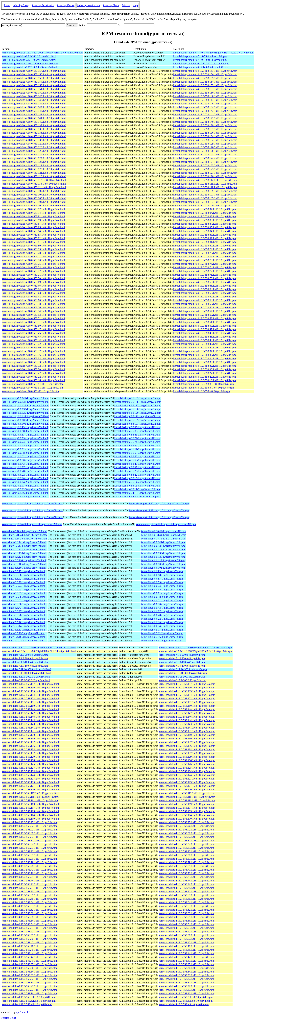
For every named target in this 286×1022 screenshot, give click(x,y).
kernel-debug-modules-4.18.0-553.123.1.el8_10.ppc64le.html (34, 169)
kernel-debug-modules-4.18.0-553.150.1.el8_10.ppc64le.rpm (205, 92)
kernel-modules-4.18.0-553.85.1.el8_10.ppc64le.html (29, 840)
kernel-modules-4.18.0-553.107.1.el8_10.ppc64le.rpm (187, 807)
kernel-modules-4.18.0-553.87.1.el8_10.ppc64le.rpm (186, 836)
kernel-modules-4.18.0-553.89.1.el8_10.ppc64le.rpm (186, 833)
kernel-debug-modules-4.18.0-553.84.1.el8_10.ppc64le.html (33, 231)
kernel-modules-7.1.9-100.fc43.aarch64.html (25, 662)
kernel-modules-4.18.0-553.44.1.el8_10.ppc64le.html (29, 953)
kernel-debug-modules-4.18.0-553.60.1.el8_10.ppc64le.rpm (204, 300)
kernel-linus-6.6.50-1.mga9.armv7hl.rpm (162, 604)
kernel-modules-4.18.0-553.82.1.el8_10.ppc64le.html (29, 851)
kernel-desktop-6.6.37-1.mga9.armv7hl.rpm (137, 467)
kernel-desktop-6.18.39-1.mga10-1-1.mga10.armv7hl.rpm (159, 510)
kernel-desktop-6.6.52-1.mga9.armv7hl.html (25, 456)
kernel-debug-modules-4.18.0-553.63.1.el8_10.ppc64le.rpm (204, 293)
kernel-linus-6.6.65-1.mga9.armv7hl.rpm (162, 589)
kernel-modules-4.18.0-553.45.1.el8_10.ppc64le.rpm (186, 949)
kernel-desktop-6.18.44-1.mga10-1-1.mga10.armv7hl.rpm (159, 517)
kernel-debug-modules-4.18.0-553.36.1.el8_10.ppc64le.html (33, 354)
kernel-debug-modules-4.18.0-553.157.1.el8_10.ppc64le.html (34, 70)
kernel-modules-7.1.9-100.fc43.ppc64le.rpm (182, 665)
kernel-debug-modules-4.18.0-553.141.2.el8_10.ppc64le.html (34, 114)
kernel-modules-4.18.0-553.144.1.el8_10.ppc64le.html (30, 720)
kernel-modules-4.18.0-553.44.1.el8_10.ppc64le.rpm (186, 953)
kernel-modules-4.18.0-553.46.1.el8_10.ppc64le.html (29, 946)
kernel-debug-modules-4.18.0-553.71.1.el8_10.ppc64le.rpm (204, 274)
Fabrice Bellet (8, 1017)
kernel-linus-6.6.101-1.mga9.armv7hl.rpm (163, 567)
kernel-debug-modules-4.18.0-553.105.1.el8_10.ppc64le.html (34, 198)
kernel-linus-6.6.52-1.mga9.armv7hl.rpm (162, 600)
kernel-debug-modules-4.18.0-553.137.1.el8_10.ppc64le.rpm (205, 129)
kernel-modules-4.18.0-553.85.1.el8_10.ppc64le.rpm (186, 840)
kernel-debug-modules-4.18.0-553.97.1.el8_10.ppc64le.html (33, 209)
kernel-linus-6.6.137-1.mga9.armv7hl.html (24, 549)
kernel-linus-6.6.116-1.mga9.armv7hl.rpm (163, 560)
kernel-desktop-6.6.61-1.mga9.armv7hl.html (25, 449)
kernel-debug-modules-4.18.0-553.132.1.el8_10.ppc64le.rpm (205, 140)
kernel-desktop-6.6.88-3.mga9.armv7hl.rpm (137, 431)
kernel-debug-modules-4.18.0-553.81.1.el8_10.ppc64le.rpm (204, 242)
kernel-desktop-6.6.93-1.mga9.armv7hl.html (25, 427)
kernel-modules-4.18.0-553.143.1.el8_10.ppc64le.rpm (187, 724)
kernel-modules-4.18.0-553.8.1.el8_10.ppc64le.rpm (186, 997)
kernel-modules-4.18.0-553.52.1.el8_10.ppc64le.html (29, 931)
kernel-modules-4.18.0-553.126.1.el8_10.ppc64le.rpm (187, 764)
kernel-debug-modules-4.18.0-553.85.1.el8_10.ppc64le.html (33, 227)
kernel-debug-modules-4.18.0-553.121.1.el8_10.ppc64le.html (34, 172)
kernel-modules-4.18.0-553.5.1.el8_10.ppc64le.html (29, 1000)
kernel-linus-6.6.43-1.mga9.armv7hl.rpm (162, 607)
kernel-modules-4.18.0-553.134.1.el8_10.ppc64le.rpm (187, 749)
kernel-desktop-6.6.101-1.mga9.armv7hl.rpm (137, 423)
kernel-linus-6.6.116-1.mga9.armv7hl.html (24, 560)
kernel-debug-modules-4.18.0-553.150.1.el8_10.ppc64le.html (34, 92)
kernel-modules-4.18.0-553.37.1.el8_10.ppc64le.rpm (186, 964)
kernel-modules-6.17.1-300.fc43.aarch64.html (26, 676)
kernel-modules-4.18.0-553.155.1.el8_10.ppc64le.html (30, 691)
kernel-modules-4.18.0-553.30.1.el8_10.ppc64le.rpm (186, 982)
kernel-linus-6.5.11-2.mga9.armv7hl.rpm (162, 633)
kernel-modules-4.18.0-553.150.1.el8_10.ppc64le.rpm (187, 705)
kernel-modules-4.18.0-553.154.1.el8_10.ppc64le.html (30, 694)
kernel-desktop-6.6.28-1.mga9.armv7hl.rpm (137, 471)
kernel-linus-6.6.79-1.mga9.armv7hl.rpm (162, 582)
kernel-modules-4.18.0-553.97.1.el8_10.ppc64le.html (29, 822)
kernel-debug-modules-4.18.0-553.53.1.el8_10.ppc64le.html (33, 314)
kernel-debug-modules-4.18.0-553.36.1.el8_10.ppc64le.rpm (204, 354)
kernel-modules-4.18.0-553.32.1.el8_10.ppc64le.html (29, 978)
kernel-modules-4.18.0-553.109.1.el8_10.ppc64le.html (30, 804)
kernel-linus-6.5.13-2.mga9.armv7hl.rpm (162, 629)
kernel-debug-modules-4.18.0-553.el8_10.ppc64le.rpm (201, 391)
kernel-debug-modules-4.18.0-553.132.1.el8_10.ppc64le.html (34, 140)
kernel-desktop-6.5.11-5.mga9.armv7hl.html (25, 489)
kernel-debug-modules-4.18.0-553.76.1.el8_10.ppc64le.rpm (204, 260)
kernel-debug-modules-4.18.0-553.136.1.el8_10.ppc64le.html (34, 132)
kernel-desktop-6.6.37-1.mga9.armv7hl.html (25, 467)
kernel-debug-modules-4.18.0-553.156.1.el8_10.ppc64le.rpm (205, 74)
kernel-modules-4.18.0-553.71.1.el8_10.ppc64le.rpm (186, 887)
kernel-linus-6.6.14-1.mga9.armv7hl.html (23, 626)
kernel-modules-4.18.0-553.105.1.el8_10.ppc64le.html (30, 811)
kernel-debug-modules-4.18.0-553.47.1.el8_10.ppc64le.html (33, 329)
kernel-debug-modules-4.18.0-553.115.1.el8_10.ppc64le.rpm (205, 183)
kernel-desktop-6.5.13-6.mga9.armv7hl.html (25, 485)
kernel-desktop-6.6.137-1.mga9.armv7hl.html (25, 405)
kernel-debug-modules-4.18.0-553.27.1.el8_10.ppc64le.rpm (204, 373)
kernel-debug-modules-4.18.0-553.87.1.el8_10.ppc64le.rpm (204, 223)
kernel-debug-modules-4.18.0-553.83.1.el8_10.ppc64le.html (33, 234)
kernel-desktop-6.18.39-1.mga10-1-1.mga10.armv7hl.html (32, 510)
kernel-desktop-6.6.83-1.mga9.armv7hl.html (25, 434)
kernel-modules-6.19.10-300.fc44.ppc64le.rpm (183, 673)
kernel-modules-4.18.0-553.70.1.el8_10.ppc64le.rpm (186, 891)
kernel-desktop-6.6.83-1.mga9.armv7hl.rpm (137, 434)
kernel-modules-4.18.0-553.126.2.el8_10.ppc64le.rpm (187, 760)
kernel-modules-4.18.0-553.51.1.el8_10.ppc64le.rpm (186, 935)
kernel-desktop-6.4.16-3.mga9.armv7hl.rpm (137, 492)
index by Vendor (65, 5)
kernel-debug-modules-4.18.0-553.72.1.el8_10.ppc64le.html (33, 271)
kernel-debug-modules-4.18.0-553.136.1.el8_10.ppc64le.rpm (205, 132)
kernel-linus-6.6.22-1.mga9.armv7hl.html (23, 618)
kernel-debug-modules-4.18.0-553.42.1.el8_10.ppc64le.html (33, 343)
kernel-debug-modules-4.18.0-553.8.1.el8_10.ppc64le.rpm (203, 384)
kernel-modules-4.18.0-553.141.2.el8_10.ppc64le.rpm (187, 727)
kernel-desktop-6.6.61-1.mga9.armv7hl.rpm (137, 449)
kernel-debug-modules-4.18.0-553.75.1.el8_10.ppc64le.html (33, 263)
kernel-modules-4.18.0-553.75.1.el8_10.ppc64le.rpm (186, 877)
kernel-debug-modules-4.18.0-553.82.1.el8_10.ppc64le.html (33, 238)
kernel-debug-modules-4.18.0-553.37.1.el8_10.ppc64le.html (33, 351)
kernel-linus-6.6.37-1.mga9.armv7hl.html (23, 611)
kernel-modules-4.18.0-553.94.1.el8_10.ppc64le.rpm (186, 826)
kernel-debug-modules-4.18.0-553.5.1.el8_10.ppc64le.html (32, 387)
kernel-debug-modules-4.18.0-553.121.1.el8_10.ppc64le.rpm (205, 172)
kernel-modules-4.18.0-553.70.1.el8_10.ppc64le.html (29, 891)
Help (135, 5)
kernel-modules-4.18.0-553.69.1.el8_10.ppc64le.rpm (186, 895)
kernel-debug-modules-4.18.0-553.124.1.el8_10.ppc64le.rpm (205, 161)
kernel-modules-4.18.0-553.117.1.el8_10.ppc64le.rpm (187, 793)
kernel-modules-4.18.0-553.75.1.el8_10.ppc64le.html (29, 877)
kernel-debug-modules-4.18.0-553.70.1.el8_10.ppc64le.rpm (204, 278)
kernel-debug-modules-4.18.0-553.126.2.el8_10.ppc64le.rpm (205, 147)
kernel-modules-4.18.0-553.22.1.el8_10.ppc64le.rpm (186, 989)
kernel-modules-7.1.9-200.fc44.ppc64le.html (25, 658)
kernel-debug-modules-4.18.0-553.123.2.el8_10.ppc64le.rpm (205, 165)
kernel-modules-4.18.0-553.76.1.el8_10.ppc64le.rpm (186, 873)
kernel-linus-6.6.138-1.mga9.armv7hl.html (24, 545)
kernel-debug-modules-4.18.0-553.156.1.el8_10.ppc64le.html (34, 74)
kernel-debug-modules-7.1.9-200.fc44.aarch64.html (29, 56)
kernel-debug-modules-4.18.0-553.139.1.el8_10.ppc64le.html (34, 125)
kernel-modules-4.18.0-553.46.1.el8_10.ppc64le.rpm (186, 946)
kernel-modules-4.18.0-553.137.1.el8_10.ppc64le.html (30, 742)
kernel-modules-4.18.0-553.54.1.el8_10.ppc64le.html (29, 924)
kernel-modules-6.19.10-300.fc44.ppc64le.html (26, 673)
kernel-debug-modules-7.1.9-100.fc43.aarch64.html (29, 59)
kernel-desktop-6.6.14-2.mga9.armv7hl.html (25, 482)
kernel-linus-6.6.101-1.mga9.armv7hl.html (24, 567)
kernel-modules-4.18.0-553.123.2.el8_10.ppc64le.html (30, 778)
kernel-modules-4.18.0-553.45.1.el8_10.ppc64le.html (29, 949)
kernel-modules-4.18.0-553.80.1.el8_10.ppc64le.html (29, 858)
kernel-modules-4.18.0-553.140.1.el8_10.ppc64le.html (30, 734)
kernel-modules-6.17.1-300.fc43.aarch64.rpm (182, 676)
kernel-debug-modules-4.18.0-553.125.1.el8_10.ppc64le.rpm (205, 154)
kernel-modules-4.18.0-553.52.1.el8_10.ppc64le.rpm (186, 931)
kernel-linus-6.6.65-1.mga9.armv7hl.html (23, 589)
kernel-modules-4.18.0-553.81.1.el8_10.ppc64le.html (29, 855)
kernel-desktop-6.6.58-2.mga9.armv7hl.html (25, 452)
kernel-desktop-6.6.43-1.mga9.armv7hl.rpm (137, 463)
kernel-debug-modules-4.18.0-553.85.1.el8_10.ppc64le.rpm (204, 227)
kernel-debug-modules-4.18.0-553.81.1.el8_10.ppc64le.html (33, 242)
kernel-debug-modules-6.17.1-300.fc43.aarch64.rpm (200, 67)
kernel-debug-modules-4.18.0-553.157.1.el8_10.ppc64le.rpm (205, 70)
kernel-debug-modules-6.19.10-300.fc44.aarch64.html (30, 63)
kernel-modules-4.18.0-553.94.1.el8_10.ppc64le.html (29, 826)
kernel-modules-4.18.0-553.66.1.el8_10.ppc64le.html (29, 898)
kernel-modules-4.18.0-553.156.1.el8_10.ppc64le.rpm (187, 687)
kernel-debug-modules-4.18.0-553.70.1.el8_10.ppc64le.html (33, 278)
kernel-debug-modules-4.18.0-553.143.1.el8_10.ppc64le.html (34, 110)
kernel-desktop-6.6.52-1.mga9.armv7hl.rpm (137, 456)
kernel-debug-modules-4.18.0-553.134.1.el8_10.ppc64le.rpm (205, 136)
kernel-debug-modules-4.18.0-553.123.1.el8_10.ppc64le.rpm (205, 169)
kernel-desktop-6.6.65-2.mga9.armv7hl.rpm (137, 445)
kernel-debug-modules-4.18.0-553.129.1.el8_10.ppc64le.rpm (205, 143)
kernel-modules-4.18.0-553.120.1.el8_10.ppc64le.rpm (187, 789)
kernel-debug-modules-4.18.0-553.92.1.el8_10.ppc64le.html (33, 216)
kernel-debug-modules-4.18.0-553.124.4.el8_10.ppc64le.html (34, 158)
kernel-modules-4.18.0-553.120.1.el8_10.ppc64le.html (30, 789)
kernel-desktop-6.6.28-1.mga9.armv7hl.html (25, 471)
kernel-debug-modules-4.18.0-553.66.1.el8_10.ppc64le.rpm (204, 285)
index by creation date (88, 5)
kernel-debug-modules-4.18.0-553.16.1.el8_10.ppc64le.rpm (204, 380)
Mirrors (126, 5)
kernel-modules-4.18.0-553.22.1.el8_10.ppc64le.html (29, 989)
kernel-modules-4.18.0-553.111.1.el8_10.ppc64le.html (30, 800)
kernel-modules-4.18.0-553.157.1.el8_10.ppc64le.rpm (187, 683)
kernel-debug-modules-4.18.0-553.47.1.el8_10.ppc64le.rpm (204, 329)
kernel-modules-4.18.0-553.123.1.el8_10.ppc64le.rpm (187, 782)
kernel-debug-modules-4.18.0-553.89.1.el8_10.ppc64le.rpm (204, 220)
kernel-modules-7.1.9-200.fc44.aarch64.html (25, 654)
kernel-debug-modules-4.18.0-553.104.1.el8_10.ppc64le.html (34, 201)
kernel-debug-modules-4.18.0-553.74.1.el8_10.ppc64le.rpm (204, 267)
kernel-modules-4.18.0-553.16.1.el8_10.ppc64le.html (29, 993)
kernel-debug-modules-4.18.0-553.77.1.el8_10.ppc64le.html (33, 256)
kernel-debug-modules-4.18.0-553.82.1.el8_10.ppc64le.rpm (204, 238)
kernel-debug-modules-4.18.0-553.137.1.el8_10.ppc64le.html (34, 129)
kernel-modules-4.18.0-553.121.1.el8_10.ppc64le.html (30, 785)
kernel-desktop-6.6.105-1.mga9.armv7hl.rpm (137, 420)
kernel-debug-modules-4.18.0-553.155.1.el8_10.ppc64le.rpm (205, 78)
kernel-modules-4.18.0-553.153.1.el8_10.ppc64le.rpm (187, 698)
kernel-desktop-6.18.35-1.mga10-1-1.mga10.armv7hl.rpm (159, 503)
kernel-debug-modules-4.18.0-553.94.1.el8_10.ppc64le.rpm (204, 212)
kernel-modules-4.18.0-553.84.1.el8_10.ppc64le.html (29, 844)
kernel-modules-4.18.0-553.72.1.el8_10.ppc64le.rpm (186, 884)
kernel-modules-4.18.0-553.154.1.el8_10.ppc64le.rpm (187, 694)
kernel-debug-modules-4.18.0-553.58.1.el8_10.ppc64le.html (33, 303)
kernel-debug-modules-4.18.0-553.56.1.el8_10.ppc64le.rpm (204, 307)
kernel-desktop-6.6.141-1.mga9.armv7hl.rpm (137, 398)
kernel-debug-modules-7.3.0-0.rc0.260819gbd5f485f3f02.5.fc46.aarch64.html (42, 52)
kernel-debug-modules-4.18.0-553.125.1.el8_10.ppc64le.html (34, 154)
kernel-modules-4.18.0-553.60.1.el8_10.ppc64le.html (29, 913)
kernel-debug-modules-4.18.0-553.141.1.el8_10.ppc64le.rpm (205, 118)
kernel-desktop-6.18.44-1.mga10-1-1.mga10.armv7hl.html (32, 517)
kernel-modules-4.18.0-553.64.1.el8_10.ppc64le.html (29, 902)
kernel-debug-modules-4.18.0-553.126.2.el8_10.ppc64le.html (34, 147)
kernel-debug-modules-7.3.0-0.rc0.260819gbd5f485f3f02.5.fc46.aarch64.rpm (213, 52)
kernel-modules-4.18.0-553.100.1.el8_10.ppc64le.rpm (187, 818)
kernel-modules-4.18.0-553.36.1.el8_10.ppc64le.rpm (186, 968)
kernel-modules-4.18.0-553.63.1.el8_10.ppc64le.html (29, 906)
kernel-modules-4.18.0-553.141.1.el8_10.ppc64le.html (30, 731)
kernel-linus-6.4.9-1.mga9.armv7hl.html (22, 640)
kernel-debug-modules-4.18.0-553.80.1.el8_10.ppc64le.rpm (204, 245)
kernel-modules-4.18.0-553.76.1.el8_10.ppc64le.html (29, 873)
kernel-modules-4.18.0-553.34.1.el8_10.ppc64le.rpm (186, 971)
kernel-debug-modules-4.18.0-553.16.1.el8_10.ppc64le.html (33, 380)
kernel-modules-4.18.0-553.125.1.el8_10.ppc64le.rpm (187, 767)
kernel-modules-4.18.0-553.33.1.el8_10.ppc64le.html (29, 975)
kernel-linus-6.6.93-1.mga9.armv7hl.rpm (162, 571)
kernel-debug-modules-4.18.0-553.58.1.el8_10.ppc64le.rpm (204, 303)
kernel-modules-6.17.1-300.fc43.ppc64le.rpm (182, 680)
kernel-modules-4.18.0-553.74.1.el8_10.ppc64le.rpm (186, 880)
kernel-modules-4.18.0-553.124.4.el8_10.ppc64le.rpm (187, 771)
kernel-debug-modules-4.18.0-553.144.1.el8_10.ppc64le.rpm (205, 107)
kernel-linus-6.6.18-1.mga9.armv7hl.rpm (162, 622)
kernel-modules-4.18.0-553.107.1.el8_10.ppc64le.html (30, 807)
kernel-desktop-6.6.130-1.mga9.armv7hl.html (25, 409)
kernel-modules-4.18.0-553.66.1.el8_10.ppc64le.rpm (186, 898)
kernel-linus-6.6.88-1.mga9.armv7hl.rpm (162, 575)
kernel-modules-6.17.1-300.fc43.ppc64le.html (26, 680)
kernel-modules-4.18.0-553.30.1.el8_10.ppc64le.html (29, 982)
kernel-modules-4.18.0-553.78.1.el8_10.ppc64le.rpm (186, 866)
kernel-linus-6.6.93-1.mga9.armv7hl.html (23, 571)
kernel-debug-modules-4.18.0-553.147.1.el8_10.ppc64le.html (34, 99)
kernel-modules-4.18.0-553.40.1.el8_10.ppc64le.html (29, 960)
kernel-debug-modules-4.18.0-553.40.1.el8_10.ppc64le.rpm (204, 347)
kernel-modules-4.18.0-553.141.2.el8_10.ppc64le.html (30, 727)
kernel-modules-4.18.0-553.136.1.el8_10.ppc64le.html (30, 745)
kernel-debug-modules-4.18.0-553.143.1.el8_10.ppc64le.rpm (205, 110)
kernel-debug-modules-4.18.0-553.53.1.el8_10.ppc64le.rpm (204, 314)
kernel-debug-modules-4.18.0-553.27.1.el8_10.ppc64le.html (33, 373)
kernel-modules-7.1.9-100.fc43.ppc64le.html (25, 665)
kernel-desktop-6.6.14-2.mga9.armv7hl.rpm (137, 482)
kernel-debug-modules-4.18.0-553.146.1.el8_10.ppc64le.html (34, 103)
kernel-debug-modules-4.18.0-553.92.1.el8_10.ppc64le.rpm (204, 216)
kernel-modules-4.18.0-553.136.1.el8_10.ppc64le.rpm (187, 745)
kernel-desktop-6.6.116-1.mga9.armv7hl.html (25, 416)
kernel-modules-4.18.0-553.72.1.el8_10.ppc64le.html (29, 884)
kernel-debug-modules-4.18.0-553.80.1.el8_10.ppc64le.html (33, 245)
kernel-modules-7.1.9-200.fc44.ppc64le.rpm (182, 658)
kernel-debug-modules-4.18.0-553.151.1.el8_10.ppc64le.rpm (205, 89)
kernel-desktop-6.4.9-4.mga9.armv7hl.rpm (136, 496)
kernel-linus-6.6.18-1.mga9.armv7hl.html (23, 622)
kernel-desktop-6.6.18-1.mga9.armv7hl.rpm (137, 478)
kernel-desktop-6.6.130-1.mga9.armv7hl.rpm (137, 409)
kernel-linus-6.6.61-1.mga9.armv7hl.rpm (162, 593)
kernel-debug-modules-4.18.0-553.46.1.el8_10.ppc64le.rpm (204, 333)
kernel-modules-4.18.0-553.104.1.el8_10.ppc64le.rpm (187, 815)
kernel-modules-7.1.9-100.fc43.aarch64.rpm (182, 662)
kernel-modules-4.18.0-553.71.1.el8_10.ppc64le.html (29, 887)
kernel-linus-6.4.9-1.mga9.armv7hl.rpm (161, 640)
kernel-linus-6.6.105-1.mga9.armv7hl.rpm (163, 564)
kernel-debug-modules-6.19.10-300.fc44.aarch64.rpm (201, 63)
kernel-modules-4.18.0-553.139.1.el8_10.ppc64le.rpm (187, 738)
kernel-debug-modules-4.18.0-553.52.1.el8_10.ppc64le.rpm (204, 318)
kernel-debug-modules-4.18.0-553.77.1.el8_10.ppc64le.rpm (204, 256)
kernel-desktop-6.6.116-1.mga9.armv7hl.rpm (137, 416)
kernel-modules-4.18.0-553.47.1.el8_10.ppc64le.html (29, 942)
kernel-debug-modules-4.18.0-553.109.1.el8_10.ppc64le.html (34, 191)
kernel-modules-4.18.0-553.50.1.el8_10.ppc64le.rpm (186, 938)
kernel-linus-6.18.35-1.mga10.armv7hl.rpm (163, 538)
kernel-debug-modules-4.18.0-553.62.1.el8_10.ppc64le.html (33, 296)
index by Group (21, 5)
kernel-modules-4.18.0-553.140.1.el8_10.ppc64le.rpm (187, 734)
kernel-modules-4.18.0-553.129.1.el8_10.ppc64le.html (30, 756)
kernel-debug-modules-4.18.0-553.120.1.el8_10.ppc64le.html (34, 176)
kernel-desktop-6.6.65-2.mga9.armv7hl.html (25, 445)
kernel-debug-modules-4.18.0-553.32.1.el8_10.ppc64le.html (33, 365)
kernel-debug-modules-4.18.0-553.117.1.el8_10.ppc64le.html (34, 180)
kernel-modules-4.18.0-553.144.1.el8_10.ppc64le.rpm (187, 720)
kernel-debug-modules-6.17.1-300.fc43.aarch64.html (29, 67)
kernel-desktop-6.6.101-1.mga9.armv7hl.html (25, 423)
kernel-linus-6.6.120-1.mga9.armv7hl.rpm (163, 556)
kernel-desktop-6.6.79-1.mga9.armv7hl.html (25, 438)
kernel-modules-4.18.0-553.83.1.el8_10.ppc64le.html (29, 847)
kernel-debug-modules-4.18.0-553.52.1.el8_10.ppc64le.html (33, 318)
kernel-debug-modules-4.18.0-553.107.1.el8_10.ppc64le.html (34, 194)
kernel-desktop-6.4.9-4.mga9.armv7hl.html (24, 496)
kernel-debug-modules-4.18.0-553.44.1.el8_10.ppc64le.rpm (204, 340)
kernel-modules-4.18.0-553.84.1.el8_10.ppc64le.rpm (186, 844)
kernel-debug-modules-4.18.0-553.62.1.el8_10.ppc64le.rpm (204, 296)
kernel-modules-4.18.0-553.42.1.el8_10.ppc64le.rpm (186, 957)
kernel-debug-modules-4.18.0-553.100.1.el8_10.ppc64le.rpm (205, 205)
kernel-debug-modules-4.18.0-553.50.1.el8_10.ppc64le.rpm (204, 325)
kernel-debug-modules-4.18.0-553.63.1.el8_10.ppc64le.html (33, 293)
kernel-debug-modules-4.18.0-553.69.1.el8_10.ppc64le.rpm (204, 282)
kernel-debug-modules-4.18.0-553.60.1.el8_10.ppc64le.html (33, 300)
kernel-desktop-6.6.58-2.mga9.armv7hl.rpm (137, 452)
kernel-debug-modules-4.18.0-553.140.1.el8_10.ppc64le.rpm (205, 121)
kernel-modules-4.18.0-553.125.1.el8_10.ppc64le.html (30, 767)
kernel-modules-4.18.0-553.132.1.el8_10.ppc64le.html (30, 753)
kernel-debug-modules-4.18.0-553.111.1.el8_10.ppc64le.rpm (205, 187)
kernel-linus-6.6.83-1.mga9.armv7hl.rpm (162, 578)
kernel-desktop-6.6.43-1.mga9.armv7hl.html (25, 463)
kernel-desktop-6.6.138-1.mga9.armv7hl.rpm (137, 401)
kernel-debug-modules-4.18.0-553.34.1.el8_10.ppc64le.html (33, 358)
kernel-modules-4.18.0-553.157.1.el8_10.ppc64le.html (30, 683)
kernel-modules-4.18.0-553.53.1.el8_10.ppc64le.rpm (186, 927)
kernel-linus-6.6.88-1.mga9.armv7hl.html (23, 575)
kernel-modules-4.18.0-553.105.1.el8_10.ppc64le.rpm (187, 811)
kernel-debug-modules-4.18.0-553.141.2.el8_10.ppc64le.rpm (205, 114)
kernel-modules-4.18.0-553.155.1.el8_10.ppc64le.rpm (187, 691)
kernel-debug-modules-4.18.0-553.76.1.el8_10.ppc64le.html (33, 260)
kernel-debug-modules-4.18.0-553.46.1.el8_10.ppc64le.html (33, 333)
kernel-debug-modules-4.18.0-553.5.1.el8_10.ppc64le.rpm (203, 387)
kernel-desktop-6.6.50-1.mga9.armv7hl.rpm (137, 460)
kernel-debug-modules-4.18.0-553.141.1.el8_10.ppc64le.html (34, 118)
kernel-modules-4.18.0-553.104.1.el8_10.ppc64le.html (30, 815)
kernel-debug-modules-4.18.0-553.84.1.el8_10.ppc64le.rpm (204, 231)
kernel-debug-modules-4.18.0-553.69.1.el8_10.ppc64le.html (33, 282)
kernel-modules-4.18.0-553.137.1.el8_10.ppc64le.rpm (187, 742)
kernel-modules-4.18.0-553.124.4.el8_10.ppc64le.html (30, 771)
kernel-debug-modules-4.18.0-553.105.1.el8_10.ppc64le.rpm (205, 198)
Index (7, 5)
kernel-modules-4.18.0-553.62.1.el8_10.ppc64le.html (29, 909)
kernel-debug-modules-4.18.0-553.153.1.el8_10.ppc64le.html (34, 85)
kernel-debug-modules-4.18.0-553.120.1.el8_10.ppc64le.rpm (205, 176)
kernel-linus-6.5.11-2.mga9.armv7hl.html (23, 633)
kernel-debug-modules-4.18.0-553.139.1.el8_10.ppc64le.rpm (205, 125)
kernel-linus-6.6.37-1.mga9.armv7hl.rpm (162, 611)
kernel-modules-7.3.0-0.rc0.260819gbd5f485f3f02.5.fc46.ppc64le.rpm (195, 651)
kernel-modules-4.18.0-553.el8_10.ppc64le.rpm (184, 1004)
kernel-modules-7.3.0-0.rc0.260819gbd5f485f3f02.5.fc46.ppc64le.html (39, 651)
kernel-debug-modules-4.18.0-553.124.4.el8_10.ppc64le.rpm (205, 158)
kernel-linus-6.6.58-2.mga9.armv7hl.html (23, 596)
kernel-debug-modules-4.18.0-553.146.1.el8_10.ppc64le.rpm (205, 103)
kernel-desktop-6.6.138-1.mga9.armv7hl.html (25, 401)
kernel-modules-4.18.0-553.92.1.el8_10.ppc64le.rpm (186, 829)
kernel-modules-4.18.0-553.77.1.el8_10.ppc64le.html (29, 869)
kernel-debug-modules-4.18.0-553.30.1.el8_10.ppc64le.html (33, 369)
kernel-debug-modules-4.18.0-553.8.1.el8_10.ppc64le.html (32, 384)
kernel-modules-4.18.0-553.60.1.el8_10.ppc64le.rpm (186, 913)
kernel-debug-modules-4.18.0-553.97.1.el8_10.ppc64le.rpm (204, 209)
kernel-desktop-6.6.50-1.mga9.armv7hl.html (25, 460)
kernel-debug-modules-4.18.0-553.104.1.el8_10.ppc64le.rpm (205, 201)
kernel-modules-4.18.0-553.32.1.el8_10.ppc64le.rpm (186, 978)
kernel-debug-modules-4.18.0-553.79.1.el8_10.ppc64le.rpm (204, 249)
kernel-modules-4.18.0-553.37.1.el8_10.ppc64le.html (29, 964)
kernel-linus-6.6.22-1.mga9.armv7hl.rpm (162, 618)
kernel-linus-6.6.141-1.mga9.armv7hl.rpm (163, 542)
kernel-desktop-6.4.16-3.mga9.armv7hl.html (25, 492)
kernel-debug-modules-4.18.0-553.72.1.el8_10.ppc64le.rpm (204, 271)
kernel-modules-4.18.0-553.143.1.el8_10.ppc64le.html (30, 724)
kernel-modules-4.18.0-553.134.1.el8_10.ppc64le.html (30, 749)
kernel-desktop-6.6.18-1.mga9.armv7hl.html (25, 478)
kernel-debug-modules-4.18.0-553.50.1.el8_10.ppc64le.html (33, 325)
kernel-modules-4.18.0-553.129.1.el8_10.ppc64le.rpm (187, 756)
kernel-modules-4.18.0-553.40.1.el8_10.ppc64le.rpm (186, 960)
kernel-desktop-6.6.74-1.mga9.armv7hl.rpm (137, 441)
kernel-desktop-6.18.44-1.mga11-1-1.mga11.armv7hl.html (32, 524)
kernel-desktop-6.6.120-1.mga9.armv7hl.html (25, 412)
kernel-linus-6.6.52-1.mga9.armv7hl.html (23, 600)
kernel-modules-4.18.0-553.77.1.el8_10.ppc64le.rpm (186, 869)
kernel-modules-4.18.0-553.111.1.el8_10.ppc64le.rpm (187, 800)
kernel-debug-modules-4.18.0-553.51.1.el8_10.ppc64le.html (33, 322)
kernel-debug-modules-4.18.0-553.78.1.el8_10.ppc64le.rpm (204, 252)
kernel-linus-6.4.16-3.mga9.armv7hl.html (23, 636)
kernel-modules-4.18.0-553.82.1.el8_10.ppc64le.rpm (186, 851)
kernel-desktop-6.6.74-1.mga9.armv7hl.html (25, 441)
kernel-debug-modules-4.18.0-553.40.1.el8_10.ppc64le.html (33, 347)
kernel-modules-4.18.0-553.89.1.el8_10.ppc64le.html (29, 833)
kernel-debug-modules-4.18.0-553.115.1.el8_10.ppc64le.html (34, 183)
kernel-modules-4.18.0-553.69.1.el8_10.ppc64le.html (29, 895)
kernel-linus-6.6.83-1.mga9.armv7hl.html (23, 578)
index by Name (111, 5)
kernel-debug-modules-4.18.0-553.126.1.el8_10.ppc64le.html (34, 150)
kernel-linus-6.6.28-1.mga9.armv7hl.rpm (162, 615)
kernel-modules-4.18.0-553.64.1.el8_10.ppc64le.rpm (186, 902)
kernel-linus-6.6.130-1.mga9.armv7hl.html (24, 553)
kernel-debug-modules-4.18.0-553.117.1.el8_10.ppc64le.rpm (205, 180)
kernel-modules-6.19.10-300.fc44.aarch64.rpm (183, 669)
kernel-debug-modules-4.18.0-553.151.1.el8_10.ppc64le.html (34, 89)
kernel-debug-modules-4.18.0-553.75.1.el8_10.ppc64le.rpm (204, 263)
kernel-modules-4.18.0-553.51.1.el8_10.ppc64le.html (29, 935)
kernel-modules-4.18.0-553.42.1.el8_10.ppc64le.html (29, 957)
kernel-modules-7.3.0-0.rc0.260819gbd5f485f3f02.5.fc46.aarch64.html (39, 647)
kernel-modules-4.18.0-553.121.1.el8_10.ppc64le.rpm (187, 785)
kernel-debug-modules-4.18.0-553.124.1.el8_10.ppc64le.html (34, 161)
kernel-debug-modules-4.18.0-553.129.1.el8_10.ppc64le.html (34, 143)
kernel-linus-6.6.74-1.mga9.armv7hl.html (23, 585)
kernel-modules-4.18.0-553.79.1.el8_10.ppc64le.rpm (186, 862)
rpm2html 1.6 (23, 1012)
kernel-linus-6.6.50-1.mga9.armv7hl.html (23, 604)
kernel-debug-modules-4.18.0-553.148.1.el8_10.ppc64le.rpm (205, 96)
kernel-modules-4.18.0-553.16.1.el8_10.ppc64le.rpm (186, 993)
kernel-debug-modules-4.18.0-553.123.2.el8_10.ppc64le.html (34, 165)
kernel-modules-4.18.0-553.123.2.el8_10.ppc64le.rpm (187, 778)
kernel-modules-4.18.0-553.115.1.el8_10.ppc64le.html (30, 796)
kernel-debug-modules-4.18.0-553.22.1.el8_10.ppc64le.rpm (204, 376)
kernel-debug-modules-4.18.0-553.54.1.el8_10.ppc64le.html (33, 311)
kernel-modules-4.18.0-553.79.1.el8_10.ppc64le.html (29, 862)
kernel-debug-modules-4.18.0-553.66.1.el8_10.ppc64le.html (33, 285)
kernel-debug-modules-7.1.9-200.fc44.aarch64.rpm (200, 56)
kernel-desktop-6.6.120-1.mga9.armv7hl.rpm (137, 412)
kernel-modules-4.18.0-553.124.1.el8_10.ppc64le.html (30, 775)
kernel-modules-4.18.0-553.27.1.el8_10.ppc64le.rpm (186, 986)
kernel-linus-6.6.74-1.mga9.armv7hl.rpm (162, 585)
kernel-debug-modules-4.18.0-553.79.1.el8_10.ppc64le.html (33, 249)
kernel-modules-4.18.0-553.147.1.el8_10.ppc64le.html (30, 713)
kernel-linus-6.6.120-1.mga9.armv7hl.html (24, 556)
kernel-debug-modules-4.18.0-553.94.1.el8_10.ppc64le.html (33, 212)
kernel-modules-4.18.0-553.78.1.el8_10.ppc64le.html (29, 866)
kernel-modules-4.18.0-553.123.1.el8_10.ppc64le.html (30, 782)
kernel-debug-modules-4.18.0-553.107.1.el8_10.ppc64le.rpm (205, 194)
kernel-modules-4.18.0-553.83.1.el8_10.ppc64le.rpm (186, 847)
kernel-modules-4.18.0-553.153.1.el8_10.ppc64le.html (30, 698)
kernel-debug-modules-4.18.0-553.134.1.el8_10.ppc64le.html (34, 136)
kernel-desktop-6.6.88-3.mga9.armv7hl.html (25, 431)
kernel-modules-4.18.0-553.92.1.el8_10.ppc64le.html (29, 829)
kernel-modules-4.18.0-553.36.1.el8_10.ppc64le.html (29, 968)
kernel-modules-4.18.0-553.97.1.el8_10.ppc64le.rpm (186, 822)
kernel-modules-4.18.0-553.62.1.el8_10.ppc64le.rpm (186, 909)
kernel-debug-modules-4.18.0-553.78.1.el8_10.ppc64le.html (33, 252)
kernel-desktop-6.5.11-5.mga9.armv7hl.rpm (137, 489)
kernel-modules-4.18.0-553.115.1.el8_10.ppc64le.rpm (187, 796)
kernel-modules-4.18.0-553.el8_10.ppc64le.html (27, 1004)
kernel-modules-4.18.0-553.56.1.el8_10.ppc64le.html (29, 920)
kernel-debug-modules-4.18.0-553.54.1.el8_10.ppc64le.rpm (204, 311)
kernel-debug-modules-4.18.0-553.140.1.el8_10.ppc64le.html (34, 121)
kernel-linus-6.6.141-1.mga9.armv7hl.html (24, 542)
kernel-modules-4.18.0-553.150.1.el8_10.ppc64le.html (30, 705)
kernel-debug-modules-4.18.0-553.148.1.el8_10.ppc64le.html (34, 96)
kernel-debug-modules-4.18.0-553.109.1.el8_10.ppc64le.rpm (205, 191)
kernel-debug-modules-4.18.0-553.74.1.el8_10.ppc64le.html (33, 267)
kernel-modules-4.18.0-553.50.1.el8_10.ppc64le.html (29, 938)
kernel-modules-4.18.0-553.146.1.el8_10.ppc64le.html (30, 716)
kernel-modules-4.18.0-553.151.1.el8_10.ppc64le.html (30, 702)
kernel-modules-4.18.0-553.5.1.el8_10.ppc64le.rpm (186, 1000)
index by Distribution (43, 5)
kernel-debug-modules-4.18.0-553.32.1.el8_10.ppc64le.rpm (204, 365)
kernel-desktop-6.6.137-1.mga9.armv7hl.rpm (137, 405)
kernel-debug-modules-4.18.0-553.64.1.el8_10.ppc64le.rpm (204, 289)
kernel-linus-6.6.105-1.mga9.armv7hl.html (24, 564)
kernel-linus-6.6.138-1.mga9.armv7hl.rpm (163, 545)
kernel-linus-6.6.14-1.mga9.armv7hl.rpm (162, 626)
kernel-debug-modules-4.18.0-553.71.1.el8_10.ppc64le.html (33, 274)
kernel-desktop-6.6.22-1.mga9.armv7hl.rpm (137, 474)
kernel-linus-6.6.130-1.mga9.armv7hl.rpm (163, 553)
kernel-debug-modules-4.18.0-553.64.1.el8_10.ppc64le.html (33, 289)
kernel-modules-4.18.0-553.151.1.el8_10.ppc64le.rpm (187, 702)
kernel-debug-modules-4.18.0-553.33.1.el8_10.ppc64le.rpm (204, 362)
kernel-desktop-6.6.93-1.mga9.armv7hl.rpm (137, 427)
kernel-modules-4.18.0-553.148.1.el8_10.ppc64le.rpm (187, 709)
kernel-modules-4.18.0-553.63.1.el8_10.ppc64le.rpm (186, 906)
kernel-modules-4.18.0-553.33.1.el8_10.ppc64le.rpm (186, 975)
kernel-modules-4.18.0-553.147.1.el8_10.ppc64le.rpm (187, 713)
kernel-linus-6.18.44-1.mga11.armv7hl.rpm (163, 531)
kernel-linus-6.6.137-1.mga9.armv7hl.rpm (163, 549)
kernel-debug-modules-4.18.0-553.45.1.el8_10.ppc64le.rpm (204, 336)
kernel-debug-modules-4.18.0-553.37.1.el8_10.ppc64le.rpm (204, 351)
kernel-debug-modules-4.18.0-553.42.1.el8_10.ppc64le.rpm (204, 343)
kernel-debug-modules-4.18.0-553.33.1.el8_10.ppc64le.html (33, 362)
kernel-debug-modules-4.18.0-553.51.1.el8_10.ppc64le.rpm (204, 322)
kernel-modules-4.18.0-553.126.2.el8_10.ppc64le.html (30, 760)
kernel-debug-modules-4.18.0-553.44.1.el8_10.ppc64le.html (33, 340)
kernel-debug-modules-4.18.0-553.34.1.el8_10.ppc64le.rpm (204, 358)
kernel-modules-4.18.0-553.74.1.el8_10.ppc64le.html (29, 880)
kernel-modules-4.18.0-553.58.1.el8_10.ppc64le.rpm (186, 917)
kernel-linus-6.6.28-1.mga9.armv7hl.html (23, 615)
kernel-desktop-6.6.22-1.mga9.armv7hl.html (25, 474)
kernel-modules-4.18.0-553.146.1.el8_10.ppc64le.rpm (187, 716)
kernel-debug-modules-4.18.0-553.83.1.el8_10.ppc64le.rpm (204, 234)
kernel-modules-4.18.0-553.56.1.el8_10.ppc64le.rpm (186, 920)
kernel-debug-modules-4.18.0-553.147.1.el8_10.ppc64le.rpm (205, 99)
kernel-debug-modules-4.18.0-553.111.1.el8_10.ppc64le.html (34, 187)
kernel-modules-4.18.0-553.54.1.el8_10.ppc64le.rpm (186, 924)
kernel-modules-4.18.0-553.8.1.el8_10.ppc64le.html (29, 997)
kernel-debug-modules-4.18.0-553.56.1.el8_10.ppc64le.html (33, 307)
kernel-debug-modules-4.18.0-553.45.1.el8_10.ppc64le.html (33, 336)
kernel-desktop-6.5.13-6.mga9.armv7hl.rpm (137, 485)
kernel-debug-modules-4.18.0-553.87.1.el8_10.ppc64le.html (33, 223)
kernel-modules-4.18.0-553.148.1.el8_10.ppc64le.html (30, 709)
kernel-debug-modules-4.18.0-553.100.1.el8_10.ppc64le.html (34, 205)
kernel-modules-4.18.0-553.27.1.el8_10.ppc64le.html (29, 986)
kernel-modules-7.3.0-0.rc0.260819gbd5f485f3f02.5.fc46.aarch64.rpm (195, 647)
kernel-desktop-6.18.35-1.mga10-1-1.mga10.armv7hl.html (32, 503)
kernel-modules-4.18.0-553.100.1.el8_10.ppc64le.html (30, 818)
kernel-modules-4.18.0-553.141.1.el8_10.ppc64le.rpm (187, 731)
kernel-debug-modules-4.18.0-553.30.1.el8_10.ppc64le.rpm (204, 369)
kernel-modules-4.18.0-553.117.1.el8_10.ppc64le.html (30, 793)
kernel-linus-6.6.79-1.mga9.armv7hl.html (23, 582)
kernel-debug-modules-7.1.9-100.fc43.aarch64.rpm (200, 59)
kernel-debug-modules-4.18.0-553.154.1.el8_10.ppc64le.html (34, 81)
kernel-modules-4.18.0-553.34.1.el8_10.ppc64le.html (29, 971)
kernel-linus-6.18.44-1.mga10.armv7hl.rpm (163, 535)
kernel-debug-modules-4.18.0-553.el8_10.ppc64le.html (30, 391)
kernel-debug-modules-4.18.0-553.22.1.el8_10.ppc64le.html (33, 376)
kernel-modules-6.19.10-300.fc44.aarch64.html (26, 669)
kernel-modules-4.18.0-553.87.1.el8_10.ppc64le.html (29, 836)
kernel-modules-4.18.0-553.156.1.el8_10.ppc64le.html (30, 687)
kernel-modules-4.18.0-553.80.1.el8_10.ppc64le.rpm (186, 858)
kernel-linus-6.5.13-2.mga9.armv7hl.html (23, 629)
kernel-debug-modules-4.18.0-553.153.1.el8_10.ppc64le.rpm (205, 85)
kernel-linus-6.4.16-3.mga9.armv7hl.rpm (162, 636)
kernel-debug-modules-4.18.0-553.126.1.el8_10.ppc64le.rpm (205, 150)
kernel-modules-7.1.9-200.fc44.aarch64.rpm (182, 654)
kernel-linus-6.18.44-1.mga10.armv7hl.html (24, 535)
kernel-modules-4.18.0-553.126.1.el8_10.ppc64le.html (30, 764)
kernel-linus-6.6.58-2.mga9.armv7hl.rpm (162, 596)
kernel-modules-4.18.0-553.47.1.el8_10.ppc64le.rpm (186, 942)
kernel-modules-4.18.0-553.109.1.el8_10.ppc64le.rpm (187, 804)
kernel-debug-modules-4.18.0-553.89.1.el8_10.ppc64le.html (33, 220)
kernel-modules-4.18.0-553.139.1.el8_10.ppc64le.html (30, 738)
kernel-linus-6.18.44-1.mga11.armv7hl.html (24, 531)
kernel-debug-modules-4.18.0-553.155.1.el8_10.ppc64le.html (34, 78)
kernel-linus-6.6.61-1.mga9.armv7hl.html (23, 593)
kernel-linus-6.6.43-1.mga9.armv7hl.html (23, 607)
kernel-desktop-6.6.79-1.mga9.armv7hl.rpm (137, 438)
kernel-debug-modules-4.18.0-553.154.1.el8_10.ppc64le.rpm (205, 81)
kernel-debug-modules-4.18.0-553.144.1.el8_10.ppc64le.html (34, 107)
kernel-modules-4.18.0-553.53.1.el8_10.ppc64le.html (29, 927)
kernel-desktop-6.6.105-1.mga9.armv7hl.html (25, 420)
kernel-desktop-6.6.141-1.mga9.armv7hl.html (25, 398)
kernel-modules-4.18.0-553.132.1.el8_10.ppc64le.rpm (187, 753)
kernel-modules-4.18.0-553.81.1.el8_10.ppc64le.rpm (186, 855)
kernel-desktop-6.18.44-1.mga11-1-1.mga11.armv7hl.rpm (166, 524)
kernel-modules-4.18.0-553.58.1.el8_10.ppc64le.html (29, 917)
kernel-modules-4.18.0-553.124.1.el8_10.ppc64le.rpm (187, 775)
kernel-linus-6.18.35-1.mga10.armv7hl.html (24, 538)
